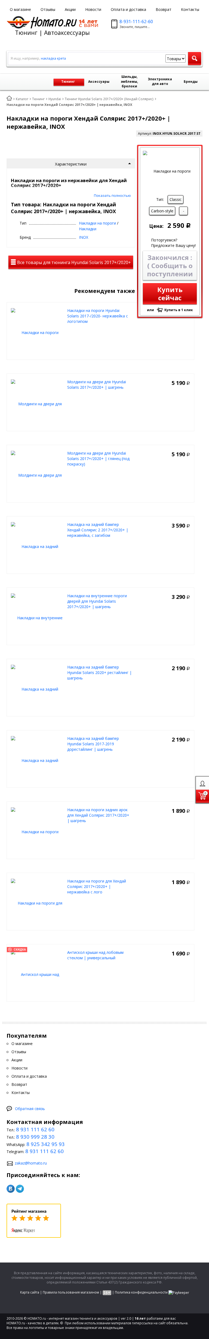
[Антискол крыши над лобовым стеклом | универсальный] (37, 974)
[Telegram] (20, 1189)
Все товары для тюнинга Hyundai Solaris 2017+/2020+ (73, 262)
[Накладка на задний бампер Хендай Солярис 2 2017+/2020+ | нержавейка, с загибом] (37, 546)
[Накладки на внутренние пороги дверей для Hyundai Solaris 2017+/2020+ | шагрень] (37, 617)
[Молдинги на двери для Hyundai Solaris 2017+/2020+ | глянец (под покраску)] (37, 474)
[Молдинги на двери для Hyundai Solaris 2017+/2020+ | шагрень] (37, 403)
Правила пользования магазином (71, 1292)
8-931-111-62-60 (136, 21)
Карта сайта (29, 1292)
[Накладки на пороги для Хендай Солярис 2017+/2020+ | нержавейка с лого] (37, 902)
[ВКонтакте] (11, 1189)
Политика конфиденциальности (141, 1292)
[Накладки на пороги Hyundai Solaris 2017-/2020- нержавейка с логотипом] (37, 332)
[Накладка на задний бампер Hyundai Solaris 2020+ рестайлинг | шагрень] (37, 688)
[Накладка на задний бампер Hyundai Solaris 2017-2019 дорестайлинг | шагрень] (37, 760)
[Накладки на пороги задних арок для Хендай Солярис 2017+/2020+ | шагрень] (37, 831)
